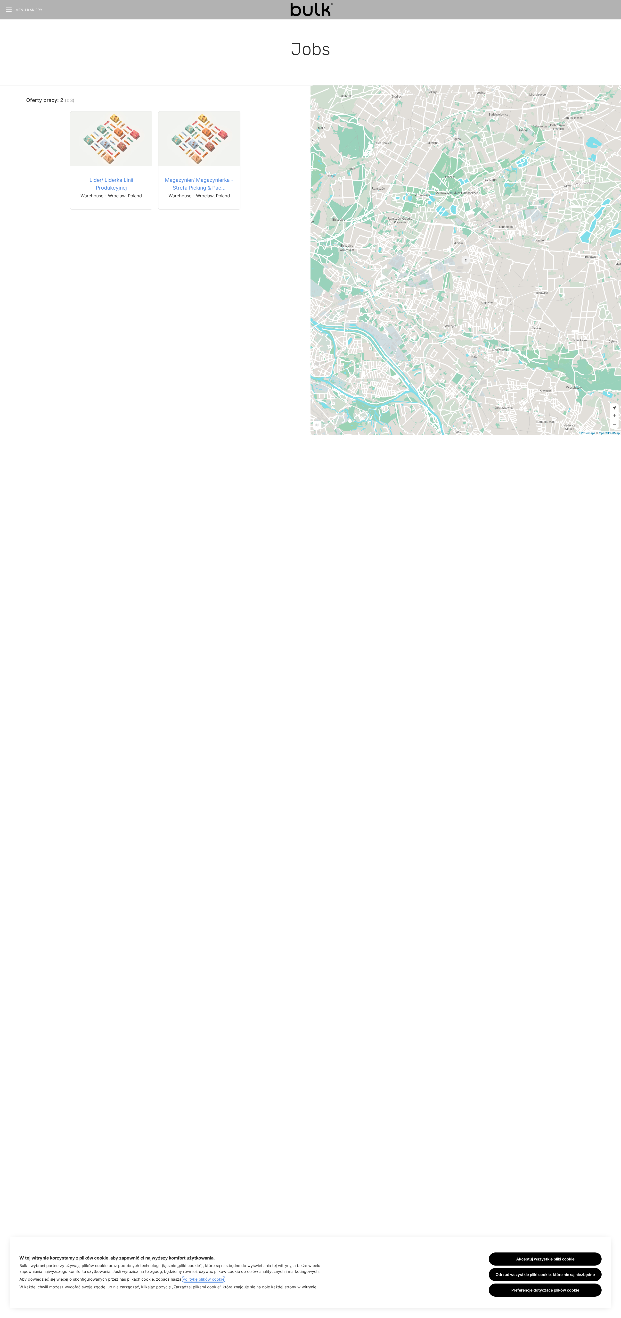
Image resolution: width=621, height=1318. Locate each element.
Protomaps (588, 433)
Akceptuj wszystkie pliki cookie (545, 1259)
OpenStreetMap (609, 433)
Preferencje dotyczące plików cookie (545, 1290)
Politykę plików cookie (203, 1279)
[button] (466, 260)
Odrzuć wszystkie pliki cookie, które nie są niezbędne (545, 1274)
